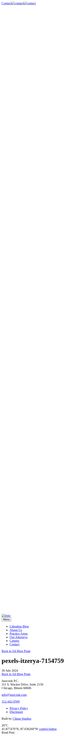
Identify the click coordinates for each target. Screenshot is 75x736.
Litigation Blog (19, 626)
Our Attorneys (19, 637)
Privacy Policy (19, 708)
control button (48, 729)
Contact (14, 644)
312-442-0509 (11, 701)
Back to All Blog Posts (16, 651)
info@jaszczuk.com (14, 694)
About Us (16, 630)
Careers (14, 640)
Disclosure (16, 712)
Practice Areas (19, 633)
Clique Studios (22, 718)
